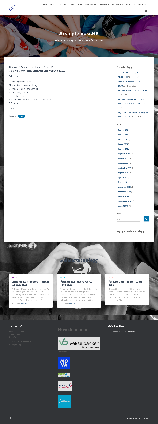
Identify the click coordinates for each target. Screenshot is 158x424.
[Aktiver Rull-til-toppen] (153, 419)
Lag (71, 4)
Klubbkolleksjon (141, 4)
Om (127, 4)
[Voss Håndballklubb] (12, 8)
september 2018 (124, 201)
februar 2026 (123, 130)
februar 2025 (123, 135)
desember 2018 (124, 187)
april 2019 (122, 178)
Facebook (10, 418)
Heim (45, 4)
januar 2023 (123, 144)
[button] (65, 4)
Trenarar (103, 4)
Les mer (24, 303)
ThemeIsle (145, 418)
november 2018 (124, 192)
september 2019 (124, 168)
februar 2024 (123, 139)
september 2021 (124, 154)
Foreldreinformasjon (87, 4)
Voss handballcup (57, 4)
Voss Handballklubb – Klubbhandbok (121, 332)
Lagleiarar (116, 4)
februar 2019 (123, 182)
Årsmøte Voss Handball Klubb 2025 (132, 91)
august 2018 (123, 206)
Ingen (21, 116)
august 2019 (123, 173)
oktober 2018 (123, 196)
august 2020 (123, 163)
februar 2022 (123, 149)
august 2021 (123, 158)
